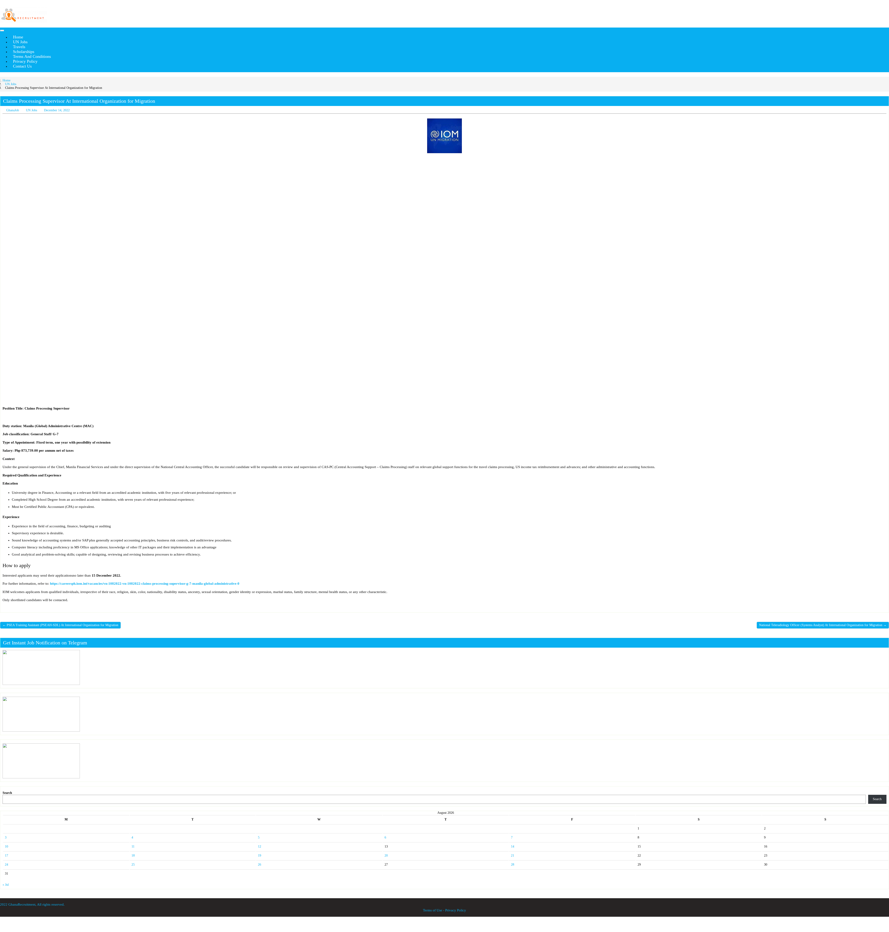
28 (512, 864)
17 (6, 855)
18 (133, 855)
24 (6, 864)
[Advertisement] (141, 190)
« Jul (6, 884)
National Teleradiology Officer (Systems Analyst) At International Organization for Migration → (822, 625)
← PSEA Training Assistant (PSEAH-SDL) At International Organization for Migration (60, 625)
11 (133, 846)
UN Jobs (10, 84)
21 (512, 855)
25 (133, 864)
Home (6, 80)
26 (259, 864)
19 (259, 855)
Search (7, 793)
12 (259, 846)
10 (6, 846)
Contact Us (22, 66)
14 (512, 846)
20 (386, 855)
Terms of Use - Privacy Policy (444, 910)
